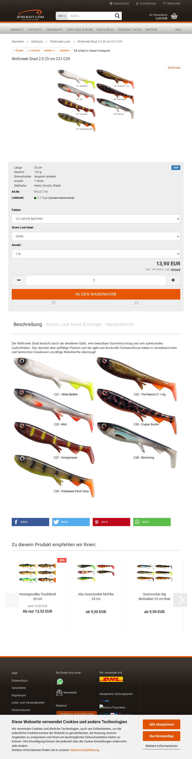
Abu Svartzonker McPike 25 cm (96, 596)
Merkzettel (173, 3)
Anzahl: (16, 245)
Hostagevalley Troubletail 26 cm (37, 596)
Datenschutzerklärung (84, 750)
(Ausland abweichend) (61, 197)
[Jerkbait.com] (30, 16)
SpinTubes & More (79, 30)
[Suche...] (117, 16)
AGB (14, 673)
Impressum (19, 695)
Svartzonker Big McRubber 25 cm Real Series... (154, 596)
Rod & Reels (105, 30)
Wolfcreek (174, 67)
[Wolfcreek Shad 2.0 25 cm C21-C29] (96, 100)
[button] (119, 3)
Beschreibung (28, 324)
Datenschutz (20, 680)
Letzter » (65, 50)
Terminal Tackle (130, 30)
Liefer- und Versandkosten (28, 702)
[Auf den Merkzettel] (54, 303)
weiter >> (49, 50)
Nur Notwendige (162, 736)
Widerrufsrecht (21, 710)
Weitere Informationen (161, 746)
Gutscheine (19, 688)
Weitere (151, 30)
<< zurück (34, 50)
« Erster (18, 50)
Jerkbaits (17, 30)
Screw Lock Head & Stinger (74, 324)
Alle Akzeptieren (161, 724)
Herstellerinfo (120, 324)
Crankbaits (54, 30)
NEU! (178, 30)
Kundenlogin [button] (147, 3)
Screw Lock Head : (23, 227)
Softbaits (35, 30)
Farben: (16, 210)
